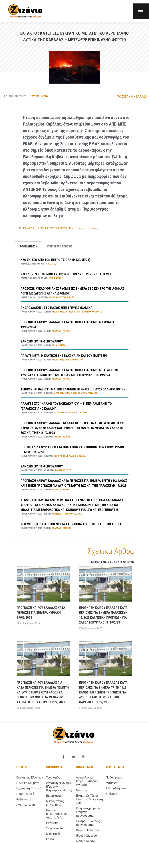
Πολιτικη (23, 767)
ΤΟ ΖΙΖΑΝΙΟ (125, 96)
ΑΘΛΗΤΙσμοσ (115, 767)
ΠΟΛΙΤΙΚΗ (58, 311)
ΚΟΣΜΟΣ (57, 514)
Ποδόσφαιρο (114, 777)
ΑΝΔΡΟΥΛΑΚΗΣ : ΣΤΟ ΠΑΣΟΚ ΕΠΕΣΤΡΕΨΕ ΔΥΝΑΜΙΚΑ (56, 308)
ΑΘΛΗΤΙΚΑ (54, 297)
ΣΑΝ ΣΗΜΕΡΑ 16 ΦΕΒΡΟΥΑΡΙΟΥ (42, 466)
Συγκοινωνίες (56, 278)
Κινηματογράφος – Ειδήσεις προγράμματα (88, 812)
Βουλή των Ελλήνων (29, 777)
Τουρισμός (53, 777)
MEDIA (56, 456)
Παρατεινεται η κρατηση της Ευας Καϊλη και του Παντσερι (64, 356)
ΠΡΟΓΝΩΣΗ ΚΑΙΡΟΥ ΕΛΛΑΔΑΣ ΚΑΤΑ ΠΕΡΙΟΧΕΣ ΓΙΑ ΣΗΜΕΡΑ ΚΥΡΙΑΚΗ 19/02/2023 (41, 612)
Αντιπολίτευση (72, 311)
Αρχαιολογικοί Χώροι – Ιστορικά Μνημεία (87, 781)
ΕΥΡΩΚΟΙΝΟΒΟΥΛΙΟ (74, 359)
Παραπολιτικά (25, 794)
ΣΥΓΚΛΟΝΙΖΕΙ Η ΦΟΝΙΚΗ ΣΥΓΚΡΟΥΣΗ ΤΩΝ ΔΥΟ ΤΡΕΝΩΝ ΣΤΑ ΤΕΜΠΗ (66, 274)
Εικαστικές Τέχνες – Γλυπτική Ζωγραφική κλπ (89, 799)
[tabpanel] (74, 394)
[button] (141, 11)
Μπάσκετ (111, 783)
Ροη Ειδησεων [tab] (28, 246)
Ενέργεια (52, 823)
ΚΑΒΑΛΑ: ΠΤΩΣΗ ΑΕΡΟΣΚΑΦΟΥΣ (45, 228)
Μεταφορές (53, 834)
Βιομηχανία (53, 795)
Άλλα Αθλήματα (116, 788)
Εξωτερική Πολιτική (28, 788)
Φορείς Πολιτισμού (88, 830)
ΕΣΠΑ (50, 839)
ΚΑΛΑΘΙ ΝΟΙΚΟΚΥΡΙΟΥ (76, 412)
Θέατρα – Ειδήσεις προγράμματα (88, 822)
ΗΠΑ (80, 514)
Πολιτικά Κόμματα (92, 311)
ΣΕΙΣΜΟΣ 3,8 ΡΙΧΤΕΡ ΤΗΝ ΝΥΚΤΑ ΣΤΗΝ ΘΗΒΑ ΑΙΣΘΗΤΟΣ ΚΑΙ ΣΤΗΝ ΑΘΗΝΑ (71, 524)
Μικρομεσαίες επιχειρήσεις (55, 802)
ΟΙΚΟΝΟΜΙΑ (59, 393)
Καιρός (66, 331)
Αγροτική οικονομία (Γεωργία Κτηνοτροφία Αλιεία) (59, 786)
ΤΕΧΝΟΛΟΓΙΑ (69, 514)
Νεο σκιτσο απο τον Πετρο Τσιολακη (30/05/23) (55, 260)
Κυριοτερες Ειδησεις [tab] (59, 246)
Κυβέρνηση (23, 799)
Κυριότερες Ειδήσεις (83, 228)
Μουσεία (81, 790)
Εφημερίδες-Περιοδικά (73, 456)
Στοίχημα (111, 794)
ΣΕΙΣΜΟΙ (67, 528)
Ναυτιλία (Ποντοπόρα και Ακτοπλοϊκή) (56, 813)
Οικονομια (54, 767)
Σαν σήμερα (59, 345)
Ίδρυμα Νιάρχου (86, 835)
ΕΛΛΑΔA (141, 96)
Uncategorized (63, 470)
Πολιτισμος (85, 767)
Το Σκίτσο (51, 264)
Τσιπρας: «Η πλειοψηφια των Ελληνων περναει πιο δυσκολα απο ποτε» (73, 389)
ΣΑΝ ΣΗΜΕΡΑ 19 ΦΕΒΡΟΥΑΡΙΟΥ (42, 341)
